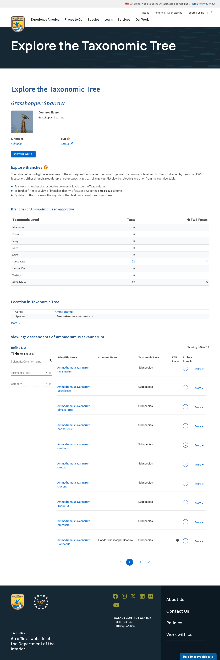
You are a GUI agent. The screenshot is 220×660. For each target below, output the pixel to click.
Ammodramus (64, 312)
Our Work (142, 19)
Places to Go (73, 19)
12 (133, 261)
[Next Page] (149, 562)
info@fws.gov (125, 626)
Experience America (45, 19)
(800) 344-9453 (124, 622)
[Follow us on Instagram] (125, 596)
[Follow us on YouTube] (117, 605)
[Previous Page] (120, 562)
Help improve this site (198, 657)
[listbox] (29, 372)
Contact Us (177, 611)
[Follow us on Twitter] (134, 596)
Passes (145, 12)
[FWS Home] (18, 24)
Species (93, 19)
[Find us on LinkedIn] (143, 596)
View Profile (23, 154)
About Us (175, 599)
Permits (158, 12)
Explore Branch (185, 368)
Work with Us (179, 634)
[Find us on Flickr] (152, 596)
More (14, 323)
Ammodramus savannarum (75, 316)
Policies (174, 622)
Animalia (16, 144)
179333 (64, 144)
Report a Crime (195, 12)
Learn (108, 19)
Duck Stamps (174, 12)
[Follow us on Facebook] (116, 596)
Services (124, 19)
